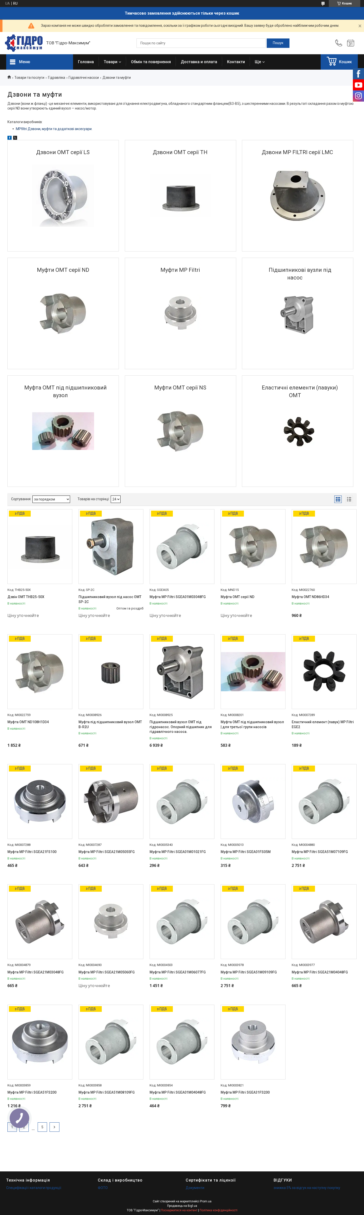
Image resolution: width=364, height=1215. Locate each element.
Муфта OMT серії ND (237, 597)
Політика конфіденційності (218, 1210)
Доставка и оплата (199, 61)
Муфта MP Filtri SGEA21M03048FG (35, 972)
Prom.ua (205, 1201)
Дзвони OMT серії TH (180, 152)
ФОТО (103, 1188)
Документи (195, 1188)
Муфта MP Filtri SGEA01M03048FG (178, 597)
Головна (86, 61)
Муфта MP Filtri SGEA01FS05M (246, 852)
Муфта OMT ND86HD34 (310, 597)
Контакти (236, 61)
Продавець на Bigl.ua (182, 1206)
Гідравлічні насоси (84, 78)
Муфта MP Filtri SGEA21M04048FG (320, 972)
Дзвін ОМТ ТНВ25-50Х (25, 597)
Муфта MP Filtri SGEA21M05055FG (106, 852)
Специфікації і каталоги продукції (33, 1188)
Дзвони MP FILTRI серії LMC (297, 152)
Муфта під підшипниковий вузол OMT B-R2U (110, 724)
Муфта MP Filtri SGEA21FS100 (31, 852)
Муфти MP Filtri (180, 270)
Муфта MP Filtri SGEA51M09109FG (249, 972)
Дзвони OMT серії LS (63, 152)
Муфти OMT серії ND (63, 270)
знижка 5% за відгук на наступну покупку (307, 1188)
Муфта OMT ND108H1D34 (28, 722)
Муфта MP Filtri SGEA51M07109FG (320, 852)
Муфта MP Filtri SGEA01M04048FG (178, 1092)
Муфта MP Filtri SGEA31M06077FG (178, 972)
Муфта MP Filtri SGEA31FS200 (245, 1092)
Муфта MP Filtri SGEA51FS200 (31, 1092)
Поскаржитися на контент (179, 1210)
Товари (110, 61)
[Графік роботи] (350, 43)
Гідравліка (56, 78)
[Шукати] (278, 43)
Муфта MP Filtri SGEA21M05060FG (106, 972)
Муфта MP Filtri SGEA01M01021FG (178, 852)
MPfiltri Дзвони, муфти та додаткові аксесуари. (54, 129)
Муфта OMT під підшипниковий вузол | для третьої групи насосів (252, 724)
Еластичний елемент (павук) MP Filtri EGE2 (323, 724)
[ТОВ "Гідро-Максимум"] (24, 43)
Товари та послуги (29, 78)
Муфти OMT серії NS (180, 388)
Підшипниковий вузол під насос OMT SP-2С (109, 599)
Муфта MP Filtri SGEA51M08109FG (106, 1092)
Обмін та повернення (151, 61)
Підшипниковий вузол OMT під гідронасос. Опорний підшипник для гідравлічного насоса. (181, 727)
